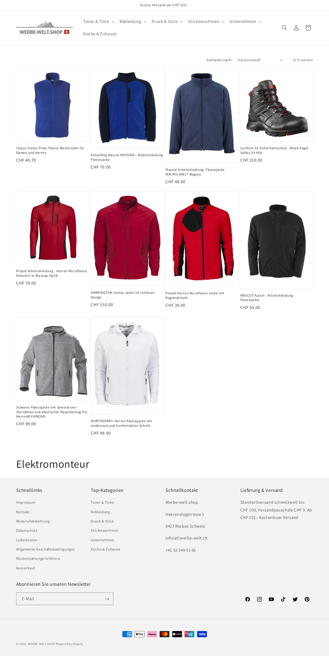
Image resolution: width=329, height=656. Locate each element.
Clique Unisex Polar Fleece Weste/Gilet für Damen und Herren (50, 150)
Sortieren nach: (219, 59)
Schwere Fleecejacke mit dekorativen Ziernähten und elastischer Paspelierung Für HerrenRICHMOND (52, 412)
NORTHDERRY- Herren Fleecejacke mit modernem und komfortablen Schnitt (121, 423)
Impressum (25, 502)
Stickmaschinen (104, 530)
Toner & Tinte (102, 502)
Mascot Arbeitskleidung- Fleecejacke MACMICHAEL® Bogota (195, 171)
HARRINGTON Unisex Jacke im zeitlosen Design (123, 294)
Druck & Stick (102, 521)
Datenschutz (27, 530)
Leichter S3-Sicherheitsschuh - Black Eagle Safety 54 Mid (274, 150)
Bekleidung (100, 511)
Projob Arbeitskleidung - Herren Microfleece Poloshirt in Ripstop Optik (51, 273)
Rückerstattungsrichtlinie (38, 558)
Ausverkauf (25, 567)
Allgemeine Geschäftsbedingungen (45, 549)
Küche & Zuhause (105, 549)
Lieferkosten (27, 539)
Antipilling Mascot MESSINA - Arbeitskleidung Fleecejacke (127, 157)
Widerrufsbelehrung (33, 521)
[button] (98, 22)
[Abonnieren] (107, 598)
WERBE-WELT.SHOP (41, 644)
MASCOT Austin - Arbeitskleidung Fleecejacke (266, 297)
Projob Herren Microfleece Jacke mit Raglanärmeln (195, 295)
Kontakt (23, 511)
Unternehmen (102, 539)
